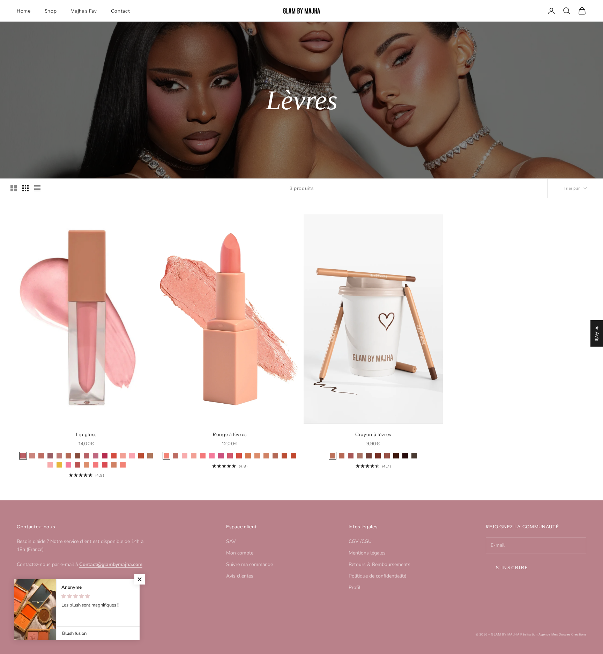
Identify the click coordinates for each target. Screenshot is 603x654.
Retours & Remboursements (379, 564)
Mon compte (239, 553)
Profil (354, 587)
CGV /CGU (360, 541)
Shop (51, 11)
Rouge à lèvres (230, 434)
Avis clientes (239, 576)
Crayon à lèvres (373, 434)
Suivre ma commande (249, 564)
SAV (231, 541)
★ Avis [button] (597, 333)
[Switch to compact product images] (37, 188)
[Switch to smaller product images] (25, 188)
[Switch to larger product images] (13, 188)
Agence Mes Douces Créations (562, 634)
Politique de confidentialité (377, 576)
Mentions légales (367, 553)
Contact (120, 11)
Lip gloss (86, 434)
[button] (139, 579)
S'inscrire (512, 568)
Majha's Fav (83, 11)
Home (24, 11)
